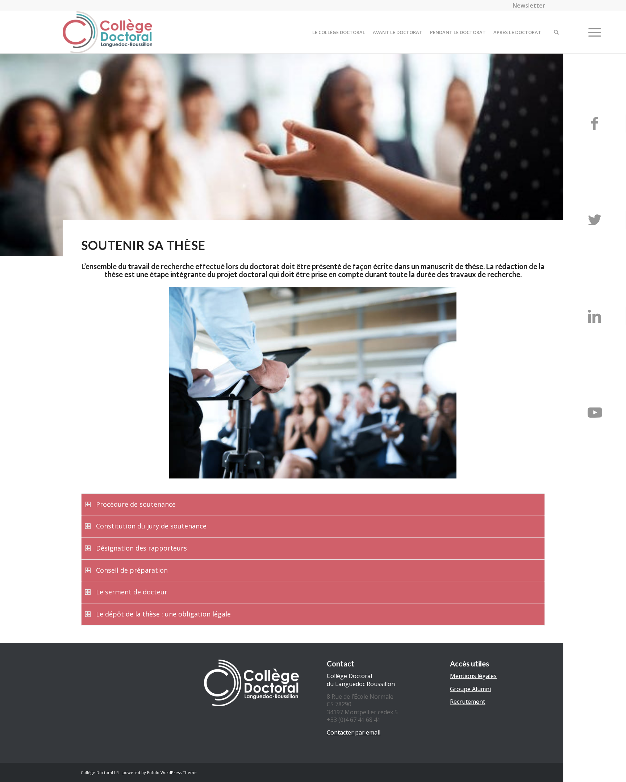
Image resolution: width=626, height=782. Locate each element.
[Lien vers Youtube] (594, 412)
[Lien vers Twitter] (594, 220)
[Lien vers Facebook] (594, 123)
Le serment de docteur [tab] (131, 591)
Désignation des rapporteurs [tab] (141, 548)
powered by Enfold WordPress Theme (159, 772)
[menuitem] (527, 5)
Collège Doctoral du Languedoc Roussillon (361, 679)
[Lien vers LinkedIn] (594, 316)
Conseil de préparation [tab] (132, 570)
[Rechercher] (556, 32)
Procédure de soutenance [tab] (136, 504)
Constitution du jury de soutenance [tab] (151, 526)
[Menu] (592, 32)
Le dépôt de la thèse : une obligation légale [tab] (163, 614)
